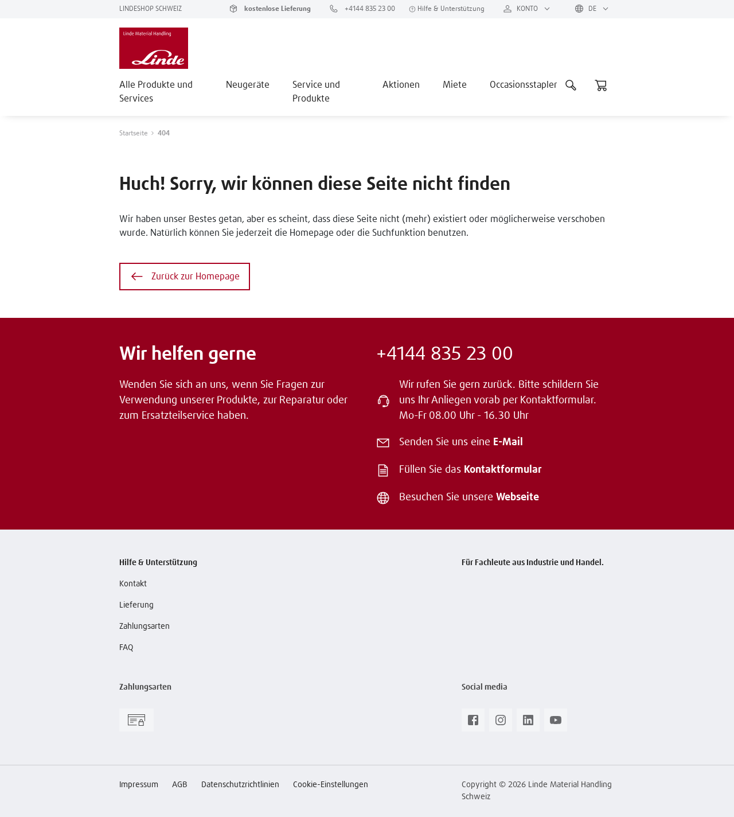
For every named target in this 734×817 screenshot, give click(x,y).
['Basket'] (601, 85)
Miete (455, 85)
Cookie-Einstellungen (330, 785)
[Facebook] (473, 723)
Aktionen (401, 85)
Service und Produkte (316, 91)
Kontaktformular (503, 470)
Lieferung (136, 605)
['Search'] (571, 85)
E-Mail (508, 442)
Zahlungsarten (144, 627)
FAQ (126, 648)
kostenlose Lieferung (277, 9)
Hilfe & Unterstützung (450, 9)
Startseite (133, 133)
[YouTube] (555, 723)
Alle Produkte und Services (156, 91)
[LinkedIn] (528, 723)
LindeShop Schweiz (150, 9)
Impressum (138, 785)
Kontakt (133, 584)
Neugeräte (248, 85)
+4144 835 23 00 (369, 9)
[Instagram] (500, 723)
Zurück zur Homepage (195, 276)
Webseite (517, 497)
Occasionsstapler (523, 85)
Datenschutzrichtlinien (240, 785)
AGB (180, 785)
